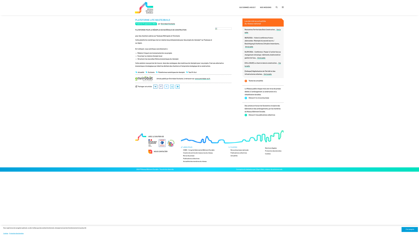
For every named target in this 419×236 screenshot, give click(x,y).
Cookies (5, 233)
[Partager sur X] (166, 87)
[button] (277, 7)
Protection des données (16, 233)
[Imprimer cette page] (178, 87)
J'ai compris (409, 229)
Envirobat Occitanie (168, 24)
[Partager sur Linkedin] (155, 87)
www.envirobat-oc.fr (202, 79)
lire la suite (249, 47)
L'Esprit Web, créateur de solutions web (269, 169)
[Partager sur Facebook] (161, 87)
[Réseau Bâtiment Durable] (144, 7)
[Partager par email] (172, 87)
